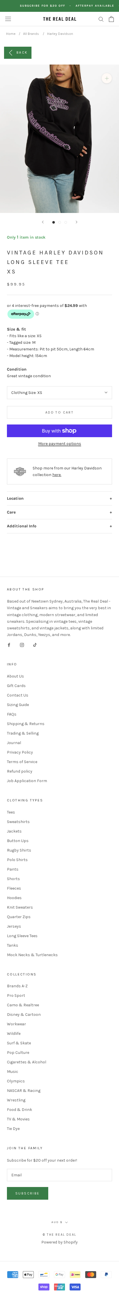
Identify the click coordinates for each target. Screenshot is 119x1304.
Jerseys (14, 926)
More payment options (59, 443)
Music (12, 1071)
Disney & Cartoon (24, 1014)
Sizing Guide (18, 704)
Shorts (13, 878)
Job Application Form (27, 780)
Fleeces (14, 888)
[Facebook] (9, 644)
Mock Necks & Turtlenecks (32, 954)
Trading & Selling (23, 733)
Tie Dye (13, 1128)
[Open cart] (111, 19)
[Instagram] (22, 644)
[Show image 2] (59, 222)
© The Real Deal (59, 1235)
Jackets (14, 831)
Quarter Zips (19, 916)
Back (22, 52)
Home (11, 34)
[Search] (101, 18)
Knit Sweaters (20, 907)
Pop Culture (18, 1052)
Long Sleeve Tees (22, 935)
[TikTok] (35, 644)
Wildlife (14, 1033)
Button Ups (18, 840)
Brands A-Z (17, 986)
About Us (15, 676)
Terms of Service (22, 761)
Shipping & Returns (25, 723)
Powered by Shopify (59, 1242)
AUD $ (57, 1222)
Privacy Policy (20, 752)
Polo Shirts (17, 859)
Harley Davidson (60, 34)
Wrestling (16, 1100)
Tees (11, 812)
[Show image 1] (53, 222)
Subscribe (27, 1193)
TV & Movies (18, 1119)
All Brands (31, 34)
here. (56, 474)
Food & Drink (19, 1109)
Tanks (12, 945)
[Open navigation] (8, 19)
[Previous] (43, 222)
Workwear (16, 1024)
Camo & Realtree (23, 1005)
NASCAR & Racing (23, 1090)
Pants (12, 869)
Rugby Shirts (19, 850)
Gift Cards (16, 685)
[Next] (76, 222)
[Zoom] (107, 78)
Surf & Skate (19, 1043)
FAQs (11, 714)
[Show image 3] (65, 222)
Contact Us (17, 695)
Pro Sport (16, 995)
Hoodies (14, 897)
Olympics (16, 1081)
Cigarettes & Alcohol (26, 1062)
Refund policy (19, 771)
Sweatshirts (18, 821)
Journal (14, 742)
